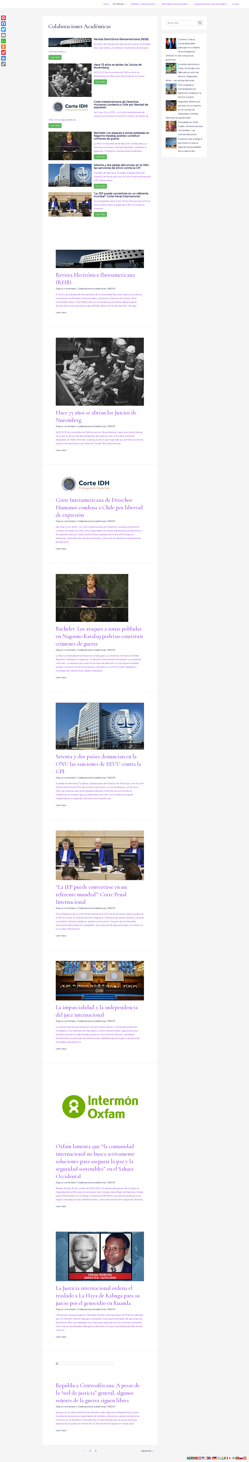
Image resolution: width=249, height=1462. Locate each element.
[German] (215, 1458)
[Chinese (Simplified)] (196, 1458)
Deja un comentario (66, 288)
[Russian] (241, 1458)
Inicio (106, 4)
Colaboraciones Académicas (92, 288)
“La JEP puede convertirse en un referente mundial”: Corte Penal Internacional (121, 195)
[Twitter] (3, 29)
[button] (242, 4)
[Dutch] (200, 1458)
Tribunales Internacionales (174, 4)
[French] (211, 1458)
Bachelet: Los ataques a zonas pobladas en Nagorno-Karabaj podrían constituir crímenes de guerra (121, 135)
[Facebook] (3, 24)
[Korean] (234, 1458)
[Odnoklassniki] (3, 47)
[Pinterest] (3, 18)
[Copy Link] (3, 64)
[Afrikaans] (189, 1458)
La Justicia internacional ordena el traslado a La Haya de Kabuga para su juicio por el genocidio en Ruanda (98, 1295)
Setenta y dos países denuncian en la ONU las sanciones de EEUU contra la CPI (121, 167)
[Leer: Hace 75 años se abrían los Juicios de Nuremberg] (100, 371)
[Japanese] (230, 1458)
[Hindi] (222, 1458)
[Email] (3, 35)
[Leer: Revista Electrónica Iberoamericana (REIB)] (100, 258)
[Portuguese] (237, 1458)
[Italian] (226, 1458)
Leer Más (55, 57)
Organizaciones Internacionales (210, 4)
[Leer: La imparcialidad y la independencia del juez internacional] (100, 980)
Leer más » (61, 312)
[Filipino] (207, 1458)
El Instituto (118, 4)
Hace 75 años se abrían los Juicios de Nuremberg (118, 66)
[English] (204, 1458)
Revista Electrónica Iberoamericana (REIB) (121, 39)
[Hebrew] (219, 1458)
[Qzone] (3, 58)
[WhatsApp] (3, 41)
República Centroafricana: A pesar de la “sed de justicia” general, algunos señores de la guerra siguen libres (98, 1393)
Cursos (235, 4)
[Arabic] (192, 1458)
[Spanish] (245, 1458)
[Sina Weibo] (3, 52)
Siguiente (147, 1451)
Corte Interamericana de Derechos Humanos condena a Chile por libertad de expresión (121, 104)
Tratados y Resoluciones (143, 4)
